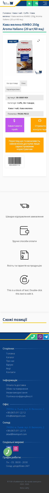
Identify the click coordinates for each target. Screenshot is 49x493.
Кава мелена (26, 108)
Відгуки (9, 364)
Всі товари (28, 103)
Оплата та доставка (16, 385)
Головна (7, 13)
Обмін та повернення (17, 388)
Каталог (10, 357)
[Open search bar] (36, 3)
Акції (8, 368)
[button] (14, 125)
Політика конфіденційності (19, 396)
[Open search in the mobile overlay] (35, 3)
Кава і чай (17, 13)
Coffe (26, 13)
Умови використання (16, 392)
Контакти (10, 372)
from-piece (23, 113)
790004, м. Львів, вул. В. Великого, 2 (25, 409)
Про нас (10, 360)
